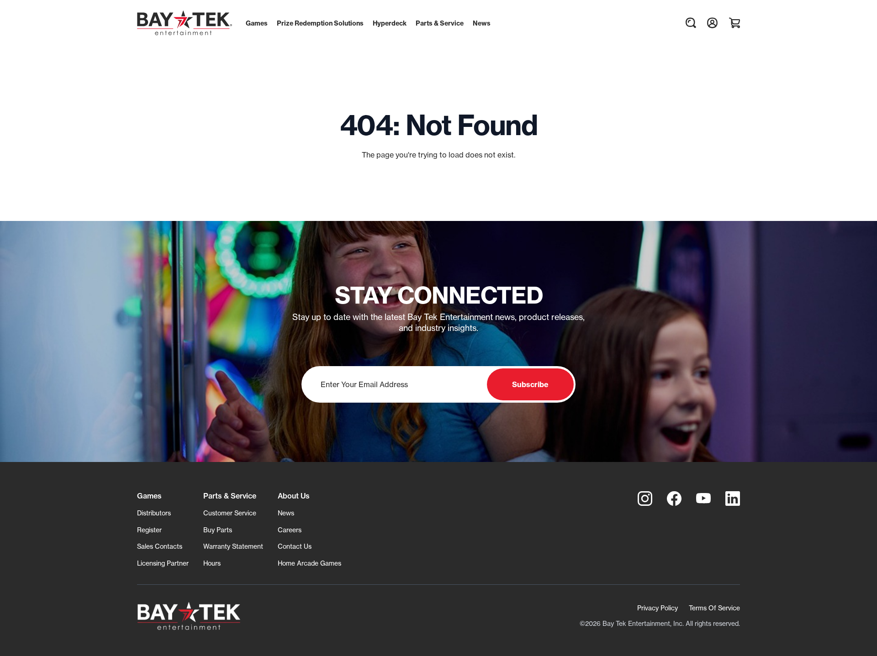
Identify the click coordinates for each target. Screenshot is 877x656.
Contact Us (295, 546)
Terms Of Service (714, 608)
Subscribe (530, 384)
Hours (212, 563)
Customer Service (229, 513)
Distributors (154, 513)
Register (149, 530)
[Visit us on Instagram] (645, 498)
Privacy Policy (657, 608)
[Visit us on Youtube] (703, 498)
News (286, 513)
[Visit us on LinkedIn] (732, 498)
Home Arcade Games (309, 563)
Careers (289, 530)
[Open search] (690, 22)
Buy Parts (217, 530)
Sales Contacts (159, 546)
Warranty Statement (233, 546)
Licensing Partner (163, 563)
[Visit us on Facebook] (674, 498)
